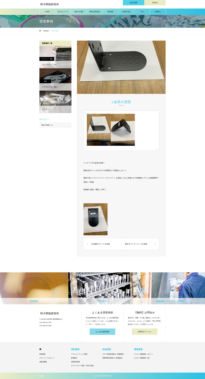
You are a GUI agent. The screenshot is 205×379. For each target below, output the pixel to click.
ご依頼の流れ (126, 11)
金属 (45, 81)
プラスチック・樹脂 (47, 59)
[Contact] (40, 376)
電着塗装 (138, 349)
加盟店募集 (43, 362)
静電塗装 (74, 358)
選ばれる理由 (78, 11)
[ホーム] (40, 31)
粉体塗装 (106, 349)
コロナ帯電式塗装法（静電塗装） (113, 354)
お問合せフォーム (144, 332)
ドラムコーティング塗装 (79, 354)
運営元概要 (133, 2)
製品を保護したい (47, 125)
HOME (47, 11)
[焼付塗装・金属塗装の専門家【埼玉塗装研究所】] (49, 4)
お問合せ (155, 2)
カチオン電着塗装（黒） (142, 358)
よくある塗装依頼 (102, 332)
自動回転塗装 (75, 362)
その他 (45, 103)
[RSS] (43, 376)
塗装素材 (110, 11)
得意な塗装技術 (94, 11)
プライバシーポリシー (46, 358)
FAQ (142, 11)
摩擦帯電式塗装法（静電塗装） (112, 358)
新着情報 (42, 354)
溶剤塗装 (75, 349)
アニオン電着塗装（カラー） (144, 354)
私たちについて (63, 11)
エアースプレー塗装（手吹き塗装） (83, 365)
